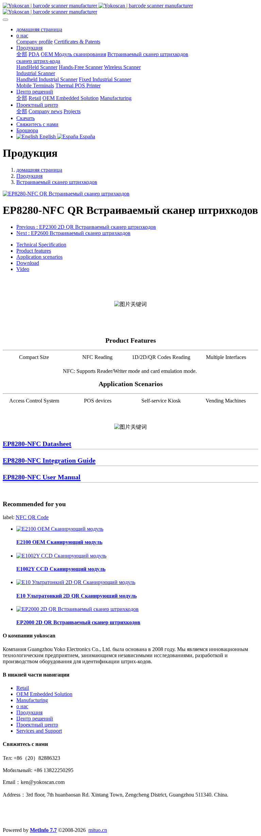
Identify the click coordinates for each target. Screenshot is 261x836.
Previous (86, 227)
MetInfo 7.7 (43, 830)
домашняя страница (39, 29)
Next (73, 233)
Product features (33, 251)
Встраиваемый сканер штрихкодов (56, 182)
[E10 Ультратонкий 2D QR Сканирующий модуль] (75, 582)
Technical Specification (41, 245)
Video (22, 269)
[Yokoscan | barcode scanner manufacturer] (130, 9)
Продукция (29, 176)
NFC (22, 517)
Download (27, 263)
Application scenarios (39, 257)
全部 (21, 54)
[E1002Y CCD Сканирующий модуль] (61, 556)
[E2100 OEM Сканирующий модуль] (59, 529)
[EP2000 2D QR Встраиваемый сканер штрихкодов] (77, 609)
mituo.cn (97, 830)
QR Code (38, 517)
